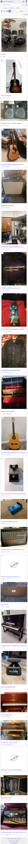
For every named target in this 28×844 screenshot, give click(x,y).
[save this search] (26, 5)
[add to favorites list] (2, 56)
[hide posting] (26, 56)
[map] (12, 11)
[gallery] (9, 11)
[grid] (7, 11)
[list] (2, 11)
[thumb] (4, 11)
